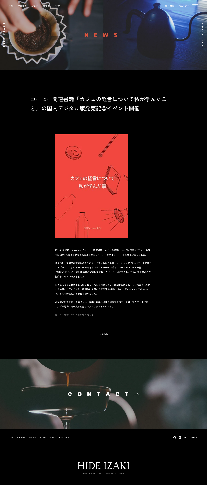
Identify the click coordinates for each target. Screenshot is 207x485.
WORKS (46, 6)
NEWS (57, 6)
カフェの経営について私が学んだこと (74, 314)
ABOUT (34, 6)
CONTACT (184, 6)
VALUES (22, 6)
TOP (11, 6)
